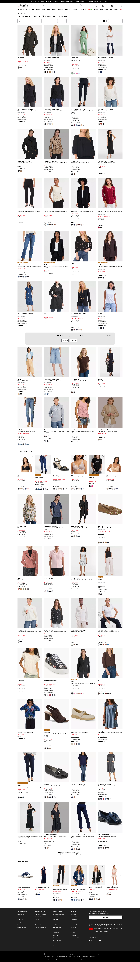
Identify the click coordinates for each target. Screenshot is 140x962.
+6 (29, 488)
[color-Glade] (72, 73)
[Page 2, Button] (81, 854)
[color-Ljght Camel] (21, 171)
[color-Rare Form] (26, 277)
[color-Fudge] (72, 392)
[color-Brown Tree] (55, 224)
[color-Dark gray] (28, 589)
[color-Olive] (23, 589)
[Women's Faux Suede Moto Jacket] (30, 561)
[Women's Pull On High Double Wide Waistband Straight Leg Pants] (30, 193)
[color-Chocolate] (103, 542)
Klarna (19, 916)
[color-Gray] (99, 799)
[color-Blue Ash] (77, 125)
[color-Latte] (77, 225)
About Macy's (73, 914)
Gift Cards (37, 919)
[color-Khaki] (99, 440)
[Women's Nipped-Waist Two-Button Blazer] (30, 92)
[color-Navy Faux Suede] (50, 797)
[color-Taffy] (74, 693)
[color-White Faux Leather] (56, 489)
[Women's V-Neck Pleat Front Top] (30, 509)
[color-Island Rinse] (28, 277)
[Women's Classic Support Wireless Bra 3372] (114, 464)
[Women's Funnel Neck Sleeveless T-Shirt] (110, 296)
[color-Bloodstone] (77, 744)
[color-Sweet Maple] (106, 542)
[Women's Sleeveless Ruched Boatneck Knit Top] (56, 193)
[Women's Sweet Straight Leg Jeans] (30, 412)
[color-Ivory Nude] (107, 894)
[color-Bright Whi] (99, 644)
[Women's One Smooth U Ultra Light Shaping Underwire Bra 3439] (26, 464)
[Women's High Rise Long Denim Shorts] (56, 362)
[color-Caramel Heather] (79, 693)
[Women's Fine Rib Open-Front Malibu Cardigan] (83, 193)
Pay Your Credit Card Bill (40, 927)
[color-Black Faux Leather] (45, 797)
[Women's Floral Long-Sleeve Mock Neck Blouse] (56, 144)
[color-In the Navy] (81, 489)
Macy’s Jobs (73, 927)
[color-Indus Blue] (108, 542)
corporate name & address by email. (92, 959)
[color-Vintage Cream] (52, 72)
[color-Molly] (77, 900)
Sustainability (73, 935)
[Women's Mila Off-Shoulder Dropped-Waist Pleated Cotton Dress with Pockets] (30, 817)
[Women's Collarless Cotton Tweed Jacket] (56, 92)
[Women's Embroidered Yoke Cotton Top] (30, 663)
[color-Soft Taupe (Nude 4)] (107, 489)
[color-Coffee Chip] (99, 278)
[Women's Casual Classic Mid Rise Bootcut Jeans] (30, 246)
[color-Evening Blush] (72, 489)
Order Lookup (20, 919)
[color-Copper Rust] (103, 644)
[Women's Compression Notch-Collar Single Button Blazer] (110, 246)
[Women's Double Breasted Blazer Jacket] (110, 412)
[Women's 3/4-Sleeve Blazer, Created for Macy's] (97, 875)
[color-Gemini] (19, 444)
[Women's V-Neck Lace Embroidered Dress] (114, 875)
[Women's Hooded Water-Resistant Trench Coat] (56, 296)
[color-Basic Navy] (103, 328)
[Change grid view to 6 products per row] (106, 21)
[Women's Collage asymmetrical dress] (110, 362)
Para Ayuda (20, 922)
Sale (21, 13)
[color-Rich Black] (72, 174)
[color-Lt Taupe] (50, 748)
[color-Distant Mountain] (74, 225)
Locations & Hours (57, 916)
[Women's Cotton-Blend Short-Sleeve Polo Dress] (83, 561)
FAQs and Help (21, 914)
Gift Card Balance (39, 922)
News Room (73, 930)
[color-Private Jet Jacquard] (117, 489)
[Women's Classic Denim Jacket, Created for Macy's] (79, 875)
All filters (111, 335)
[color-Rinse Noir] (41, 489)
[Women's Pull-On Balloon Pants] (30, 362)
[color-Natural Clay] (81, 225)
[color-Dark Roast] (48, 72)
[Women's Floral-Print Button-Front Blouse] (83, 246)
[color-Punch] (81, 693)
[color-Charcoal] (77, 849)
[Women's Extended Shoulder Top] (83, 362)
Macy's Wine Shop (57, 927)
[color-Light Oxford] (48, 591)
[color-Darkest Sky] (19, 797)
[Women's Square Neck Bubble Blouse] (83, 144)
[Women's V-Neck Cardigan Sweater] (110, 92)
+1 (83, 488)
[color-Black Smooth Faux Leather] (54, 489)
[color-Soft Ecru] (101, 693)
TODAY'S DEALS (35, 1)
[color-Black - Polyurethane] (52, 797)
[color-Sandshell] (79, 489)
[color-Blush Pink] (77, 693)
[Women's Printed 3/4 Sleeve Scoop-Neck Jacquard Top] (110, 193)
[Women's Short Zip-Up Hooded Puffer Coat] (30, 40)
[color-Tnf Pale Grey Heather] (45, 441)
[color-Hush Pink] (28, 489)
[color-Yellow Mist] (52, 124)
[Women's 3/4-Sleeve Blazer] (56, 40)
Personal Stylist (56, 930)
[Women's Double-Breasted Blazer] (83, 296)
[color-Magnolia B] (99, 124)
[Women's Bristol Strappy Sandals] (61, 464)
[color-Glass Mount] (21, 444)
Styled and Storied (75, 937)
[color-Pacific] (79, 744)
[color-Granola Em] (99, 542)
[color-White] (23, 489)
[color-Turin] (74, 536)
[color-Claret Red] (106, 693)
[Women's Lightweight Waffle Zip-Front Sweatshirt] (83, 663)
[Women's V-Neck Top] (56, 561)
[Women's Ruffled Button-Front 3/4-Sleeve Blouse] (110, 663)
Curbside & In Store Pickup (58, 914)
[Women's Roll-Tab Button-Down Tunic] (110, 40)
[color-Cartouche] (48, 848)
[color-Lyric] (26, 444)
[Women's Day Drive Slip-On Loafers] (56, 767)
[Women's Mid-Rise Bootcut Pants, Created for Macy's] (61, 875)
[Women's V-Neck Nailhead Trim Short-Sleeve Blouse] (56, 509)
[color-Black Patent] (106, 848)
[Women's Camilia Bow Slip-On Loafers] (110, 817)
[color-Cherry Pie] (99, 227)
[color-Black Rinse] (43, 489)
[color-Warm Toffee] (50, 72)
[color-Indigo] (106, 799)
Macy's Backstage (57, 922)
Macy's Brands (56, 924)
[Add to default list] (32, 456)
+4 (47, 489)
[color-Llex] (74, 900)
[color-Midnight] (45, 848)
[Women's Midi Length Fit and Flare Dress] (110, 767)
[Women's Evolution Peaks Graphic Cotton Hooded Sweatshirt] (30, 613)
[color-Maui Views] (23, 797)
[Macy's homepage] (18, 13)
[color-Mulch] (21, 67)
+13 (83, 693)
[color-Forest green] (26, 589)
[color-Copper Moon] (74, 644)
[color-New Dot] (74, 73)
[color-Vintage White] (46, 489)
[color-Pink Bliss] (112, 489)
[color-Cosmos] (72, 900)
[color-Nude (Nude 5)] (21, 489)
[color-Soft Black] (21, 277)
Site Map (73, 932)
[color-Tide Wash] (45, 394)
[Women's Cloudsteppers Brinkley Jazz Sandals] (26, 875)
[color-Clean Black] (23, 444)
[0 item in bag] (121, 5)
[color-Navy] (52, 695)
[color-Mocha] (74, 797)
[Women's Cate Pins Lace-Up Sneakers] (56, 663)
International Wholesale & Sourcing (78, 924)
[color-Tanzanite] (28, 444)
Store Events (55, 935)
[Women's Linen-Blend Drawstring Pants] (110, 561)
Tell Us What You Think (57, 943)
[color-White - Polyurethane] (55, 797)
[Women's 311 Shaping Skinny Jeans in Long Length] (30, 767)
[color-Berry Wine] (74, 125)
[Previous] (19, 40)
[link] (30, 63)
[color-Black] (19, 67)
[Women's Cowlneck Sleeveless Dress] (110, 144)
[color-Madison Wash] (36, 489)
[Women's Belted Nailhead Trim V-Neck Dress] (56, 817)
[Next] (40, 40)
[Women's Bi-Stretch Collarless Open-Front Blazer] (56, 246)
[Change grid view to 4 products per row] (104, 21)
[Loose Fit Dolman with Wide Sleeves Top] (83, 767)
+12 (66, 488)
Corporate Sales (74, 916)
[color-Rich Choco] (74, 174)
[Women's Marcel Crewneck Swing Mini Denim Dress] (110, 714)
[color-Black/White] (55, 695)
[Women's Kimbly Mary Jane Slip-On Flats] (83, 714)
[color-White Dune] (19, 641)
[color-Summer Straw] (59, 900)
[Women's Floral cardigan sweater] (30, 714)
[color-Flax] (99, 594)
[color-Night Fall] (79, 536)
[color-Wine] (50, 695)
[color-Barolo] (79, 225)
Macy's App (55, 919)
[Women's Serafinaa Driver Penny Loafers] (110, 509)
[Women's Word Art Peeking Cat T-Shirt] (97, 464)
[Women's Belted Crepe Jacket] (30, 144)
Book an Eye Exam (57, 940)
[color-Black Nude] (110, 894)
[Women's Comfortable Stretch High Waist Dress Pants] (83, 817)
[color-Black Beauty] (48, 748)
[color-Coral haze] (19, 589)
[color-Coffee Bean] (99, 693)
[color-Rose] (45, 591)
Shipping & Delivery (22, 927)
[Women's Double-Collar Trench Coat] (83, 509)
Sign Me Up (106, 917)
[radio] (19, 67)
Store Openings (56, 937)
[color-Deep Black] (45, 72)
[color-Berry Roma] (77, 73)
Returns (19, 924)
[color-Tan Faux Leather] (61, 489)
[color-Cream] (101, 440)
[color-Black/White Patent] (101, 848)
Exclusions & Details (98, 931)
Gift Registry (55, 945)
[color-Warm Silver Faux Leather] (59, 489)
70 (78, 853)
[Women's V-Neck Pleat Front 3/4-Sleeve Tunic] (56, 613)
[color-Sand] (26, 899)
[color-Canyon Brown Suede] (108, 848)
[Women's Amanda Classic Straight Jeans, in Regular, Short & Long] (43, 464)
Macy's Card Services (39, 924)
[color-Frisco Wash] (39, 489)
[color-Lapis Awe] (19, 277)
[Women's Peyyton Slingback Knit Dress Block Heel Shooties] (56, 714)
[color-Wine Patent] (103, 848)
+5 (83, 125)
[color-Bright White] (99, 72)
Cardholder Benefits (39, 916)
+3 (83, 224)
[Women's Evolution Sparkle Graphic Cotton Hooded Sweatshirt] (56, 412)
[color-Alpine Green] (103, 693)
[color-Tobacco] (21, 589)
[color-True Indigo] (108, 644)
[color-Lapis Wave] (23, 277)
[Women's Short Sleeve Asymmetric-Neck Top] (110, 613)
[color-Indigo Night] (77, 329)
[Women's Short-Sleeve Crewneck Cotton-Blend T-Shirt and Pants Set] (83, 40)
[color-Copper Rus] (101, 124)
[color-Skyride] (50, 124)
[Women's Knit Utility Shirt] (83, 613)
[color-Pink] (92, 486)
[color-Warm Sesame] (19, 394)
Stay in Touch (56, 932)
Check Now (105, 931)
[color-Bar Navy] (103, 278)
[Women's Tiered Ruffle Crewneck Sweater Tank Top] (83, 412)
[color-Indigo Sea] (55, 72)
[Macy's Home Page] (23, 5)
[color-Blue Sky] (48, 394)
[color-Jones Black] (74, 392)
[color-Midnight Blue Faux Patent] (63, 489)
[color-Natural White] (52, 591)
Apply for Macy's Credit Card (41, 914)
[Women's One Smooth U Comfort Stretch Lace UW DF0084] (79, 464)
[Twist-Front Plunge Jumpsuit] (43, 875)
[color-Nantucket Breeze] (79, 73)
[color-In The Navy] (26, 489)
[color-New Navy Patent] (99, 848)
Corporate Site (74, 919)
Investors (72, 922)
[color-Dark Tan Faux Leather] (48, 797)
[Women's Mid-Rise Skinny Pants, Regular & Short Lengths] (83, 92)
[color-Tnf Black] (48, 441)
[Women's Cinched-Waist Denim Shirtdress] (30, 296)
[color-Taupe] (72, 744)
